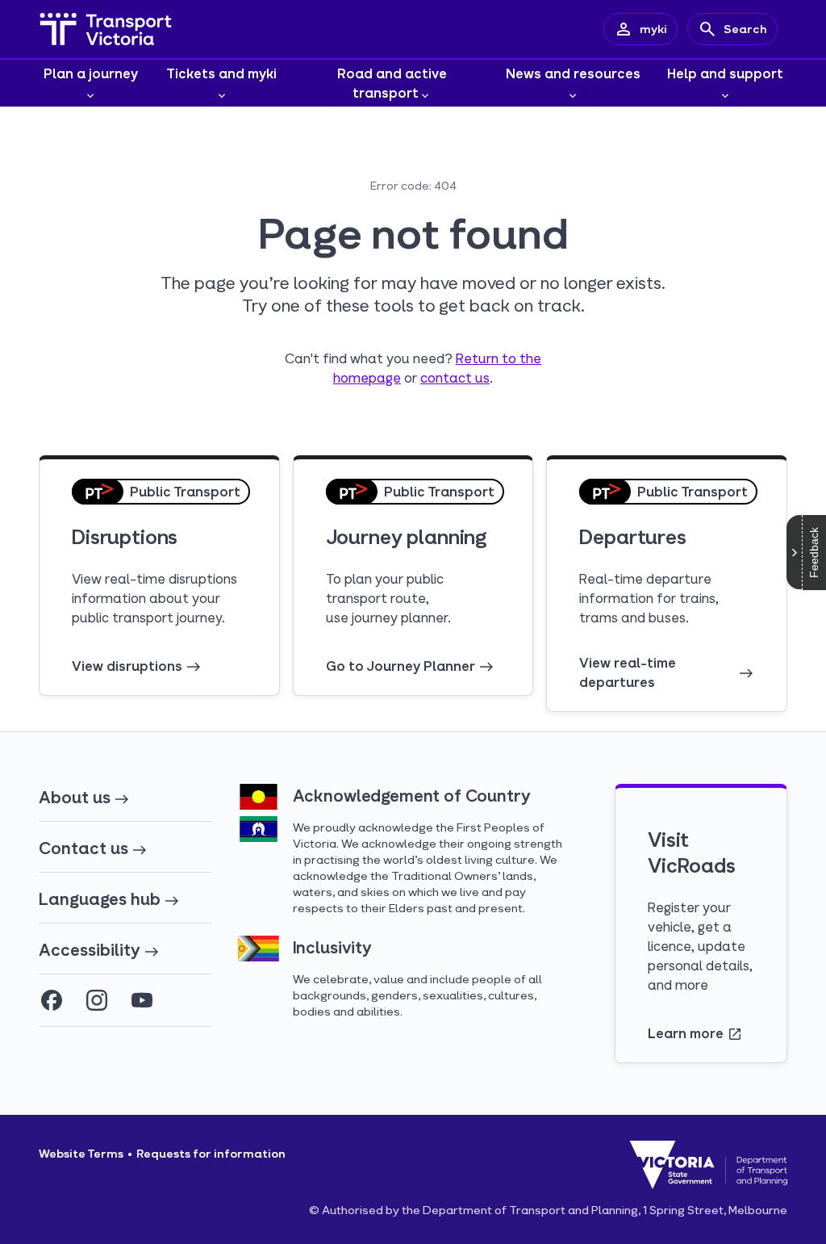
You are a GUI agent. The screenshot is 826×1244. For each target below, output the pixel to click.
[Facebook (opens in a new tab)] (52, 1000)
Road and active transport (392, 82)
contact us (455, 377)
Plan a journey (91, 73)
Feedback (813, 552)
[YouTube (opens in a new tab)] (142, 1000)
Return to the (498, 358)
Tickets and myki (221, 73)
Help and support (725, 73)
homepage (367, 377)
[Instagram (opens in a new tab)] (97, 1000)
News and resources (573, 73)
